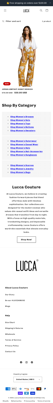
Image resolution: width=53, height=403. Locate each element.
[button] (5, 10)
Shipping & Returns (14, 328)
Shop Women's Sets (20, 120)
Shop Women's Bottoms (22, 127)
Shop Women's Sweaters (22, 130)
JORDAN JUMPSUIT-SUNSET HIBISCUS (17, 89)
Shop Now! (26, 239)
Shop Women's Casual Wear (24, 144)
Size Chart (10, 322)
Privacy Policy (12, 346)
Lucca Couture (20, 398)
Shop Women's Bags (20, 172)
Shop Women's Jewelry (22, 169)
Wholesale (10, 334)
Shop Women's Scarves (22, 165)
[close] (50, 3)
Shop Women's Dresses (22, 116)
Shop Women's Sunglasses (23, 155)
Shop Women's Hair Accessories (26, 151)
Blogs (7, 306)
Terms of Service (13, 340)
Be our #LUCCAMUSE (15, 300)
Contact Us (10, 351)
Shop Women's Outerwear (23, 141)
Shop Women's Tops (20, 123)
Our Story (9, 295)
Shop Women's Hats (20, 148)
